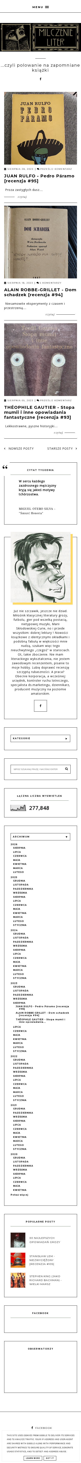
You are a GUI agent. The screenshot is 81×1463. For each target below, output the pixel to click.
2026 (14, 844)
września (20, 893)
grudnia (19, 880)
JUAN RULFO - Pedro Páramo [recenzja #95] (42, 1007)
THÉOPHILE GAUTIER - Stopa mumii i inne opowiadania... (40, 1020)
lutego (18, 872)
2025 (14, 877)
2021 (14, 1105)
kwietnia (20, 864)
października (23, 889)
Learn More (33, 1458)
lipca (17, 852)
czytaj (22, 197)
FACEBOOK (43, 1427)
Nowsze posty (20, 448)
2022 (14, 1056)
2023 (14, 983)
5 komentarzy (51, 283)
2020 (14, 1154)
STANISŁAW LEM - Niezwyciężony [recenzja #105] (42, 1260)
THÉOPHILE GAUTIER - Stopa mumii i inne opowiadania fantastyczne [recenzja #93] (39, 412)
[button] (40, 6)
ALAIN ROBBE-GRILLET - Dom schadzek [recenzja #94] (40, 292)
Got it (50, 1458)
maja (16, 860)
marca (18, 868)
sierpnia (19, 848)
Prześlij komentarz (56, 169)
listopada (21, 884)
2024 (14, 930)
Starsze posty (60, 448)
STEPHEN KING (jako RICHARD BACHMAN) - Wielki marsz (45, 1280)
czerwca (20, 856)
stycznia (20, 925)
